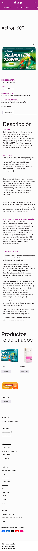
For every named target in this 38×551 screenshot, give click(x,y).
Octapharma (5, 492)
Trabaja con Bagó (7, 432)
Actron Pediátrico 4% (11, 421)
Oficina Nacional (6, 435)
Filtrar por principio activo (9, 470)
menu (2, 2)
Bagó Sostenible (6, 454)
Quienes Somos (6, 444)
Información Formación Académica (12, 517)
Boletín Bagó (5, 458)
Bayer (10, 106)
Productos (5, 467)
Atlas (3, 521)
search (35, 2)
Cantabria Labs (6, 481)
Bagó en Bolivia (6, 447)
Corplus (6, 417)
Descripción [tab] (8, 112)
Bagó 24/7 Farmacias (8, 514)
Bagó (3, 474)
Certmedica (5, 485)
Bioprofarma (5, 477)
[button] (33, 44)
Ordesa (4, 495)
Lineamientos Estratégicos (9, 451)
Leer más (6, 371)
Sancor (4, 499)
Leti (3, 488)
